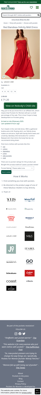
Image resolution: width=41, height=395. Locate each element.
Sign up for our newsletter (27, 2)
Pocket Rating (6, 168)
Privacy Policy (20, 384)
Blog (20, 378)
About (20, 373)
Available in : (5, 85)
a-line (5, 154)
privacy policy (27, 393)
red (4, 147)
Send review (6, 172)
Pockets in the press (20, 376)
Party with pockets (16, 23)
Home (6, 23)
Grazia (21, 361)
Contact (20, 381)
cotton (5, 149)
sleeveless (6, 151)
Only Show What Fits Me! (20, 20)
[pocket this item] (3, 76)
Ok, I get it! (37, 391)
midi (4, 158)
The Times (20, 367)
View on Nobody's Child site (20, 105)
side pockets (7, 156)
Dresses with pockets (30, 23)
